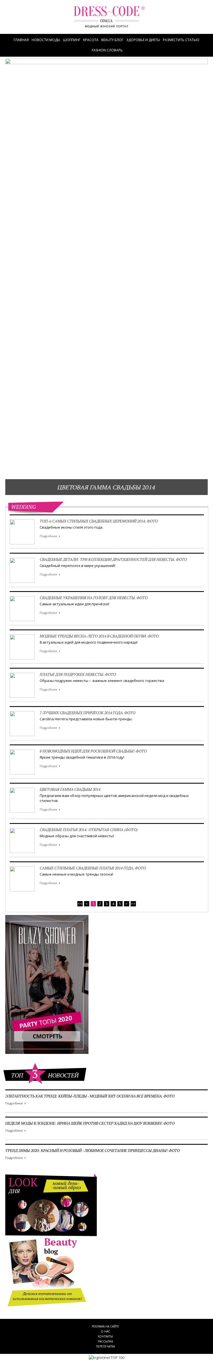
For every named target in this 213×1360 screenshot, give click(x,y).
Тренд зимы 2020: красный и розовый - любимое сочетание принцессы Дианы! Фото (92, 1150)
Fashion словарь (107, 50)
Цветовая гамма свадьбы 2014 (106, 487)
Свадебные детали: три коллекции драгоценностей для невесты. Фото (113, 559)
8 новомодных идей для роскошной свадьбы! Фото (93, 751)
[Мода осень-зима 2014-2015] (109, 20)
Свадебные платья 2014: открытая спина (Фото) (89, 829)
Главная (21, 40)
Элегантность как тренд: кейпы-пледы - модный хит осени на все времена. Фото (89, 1096)
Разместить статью (181, 40)
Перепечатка (105, 1346)
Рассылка (105, 1341)
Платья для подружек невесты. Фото (78, 674)
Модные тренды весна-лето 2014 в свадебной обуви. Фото (99, 636)
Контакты (105, 1336)
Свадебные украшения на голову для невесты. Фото (94, 597)
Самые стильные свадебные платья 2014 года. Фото (93, 868)
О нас (105, 1331)
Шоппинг (71, 40)
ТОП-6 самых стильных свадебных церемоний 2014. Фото (99, 521)
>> (133, 903)
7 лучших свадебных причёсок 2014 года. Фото (87, 712)
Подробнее (14, 1103)
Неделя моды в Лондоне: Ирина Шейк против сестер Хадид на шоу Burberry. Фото (89, 1123)
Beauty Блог (112, 40)
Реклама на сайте (105, 1326)
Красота (90, 40)
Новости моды (46, 40)
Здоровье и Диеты (143, 40)
